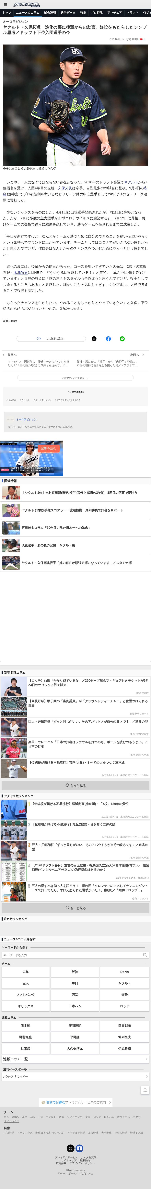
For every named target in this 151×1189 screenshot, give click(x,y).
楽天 (125, 994)
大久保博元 (75, 1048)
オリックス (25, 1006)
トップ (6, 12)
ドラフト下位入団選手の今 (68, 400)
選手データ (68, 12)
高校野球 (93, 1132)
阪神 (75, 972)
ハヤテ (137, 1116)
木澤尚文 (21, 273)
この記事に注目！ (55, 338)
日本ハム (75, 1006)
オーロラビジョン (43, 400)
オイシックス (11, 1121)
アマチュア (114, 12)
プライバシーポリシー (82, 1163)
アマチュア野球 (76, 1132)
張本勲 (25, 1025)
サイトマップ (68, 1160)
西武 (75, 994)
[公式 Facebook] (79, 1148)
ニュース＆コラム (28, 12)
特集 (83, 12)
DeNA (124, 972)
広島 (25, 972)
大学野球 (106, 1132)
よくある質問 (88, 1157)
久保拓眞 (65, 188)
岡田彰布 (124, 1025)
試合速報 (50, 12)
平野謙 (75, 1037)
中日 (75, 983)
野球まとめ (136, 1132)
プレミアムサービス (66, 1157)
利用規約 (85, 1160)
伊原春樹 (124, 1048)
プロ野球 (97, 12)
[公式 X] (71, 1148)
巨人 (25, 983)
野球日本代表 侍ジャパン (49, 1132)
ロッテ (124, 1006)
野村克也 (25, 1037)
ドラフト (133, 12)
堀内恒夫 (124, 1037)
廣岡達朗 (75, 1025)
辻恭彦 (25, 1048)
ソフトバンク (25, 994)
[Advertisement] (75, 617)
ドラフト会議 (24, 1132)
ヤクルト (131, 182)
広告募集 (61, 1163)
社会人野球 (120, 1132)
